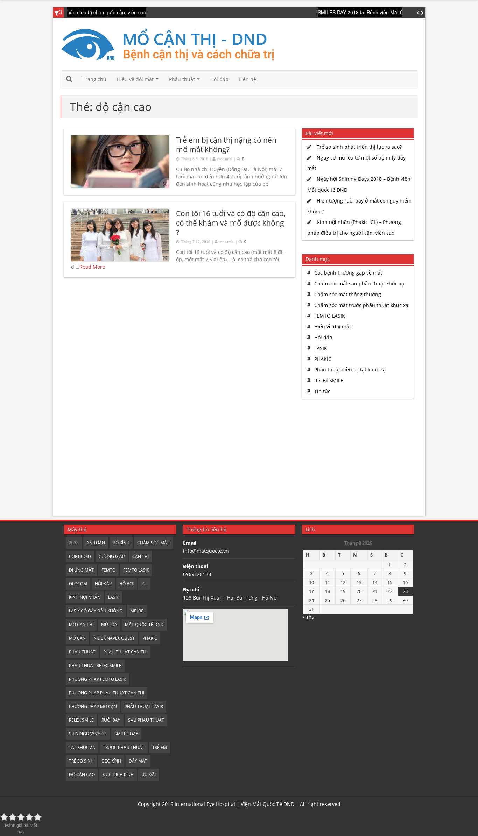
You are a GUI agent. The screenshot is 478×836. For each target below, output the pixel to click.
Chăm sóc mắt (153, 543)
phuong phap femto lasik (97, 679)
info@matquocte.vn (206, 550)
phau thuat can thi (125, 652)
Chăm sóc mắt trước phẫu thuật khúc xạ (361, 305)
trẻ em (159, 747)
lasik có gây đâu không (95, 611)
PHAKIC (322, 359)
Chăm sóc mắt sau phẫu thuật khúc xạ (359, 283)
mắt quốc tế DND (144, 625)
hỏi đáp (103, 584)
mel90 (136, 611)
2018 (74, 543)
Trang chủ (94, 79)
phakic (149, 638)
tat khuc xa (82, 747)
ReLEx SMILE (328, 380)
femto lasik (136, 570)
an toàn (95, 543)
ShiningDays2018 (88, 734)
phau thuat (82, 652)
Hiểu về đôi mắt (139, 81)
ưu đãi (148, 775)
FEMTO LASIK (329, 315)
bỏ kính (121, 543)
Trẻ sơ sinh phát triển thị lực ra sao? (359, 146)
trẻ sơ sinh (81, 761)
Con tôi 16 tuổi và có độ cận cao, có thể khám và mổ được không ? (231, 223)
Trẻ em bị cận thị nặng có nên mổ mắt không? (226, 144)
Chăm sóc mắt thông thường (347, 294)
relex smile (81, 720)
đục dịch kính (118, 775)
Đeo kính (111, 761)
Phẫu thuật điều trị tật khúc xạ (350, 369)
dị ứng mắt (81, 570)
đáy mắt (138, 761)
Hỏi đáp (219, 79)
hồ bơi (126, 584)
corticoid (80, 556)
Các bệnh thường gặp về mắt (348, 272)
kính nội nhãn (84, 597)
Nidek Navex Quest (114, 638)
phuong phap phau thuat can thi (106, 693)
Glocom (78, 584)
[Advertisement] (356, 458)
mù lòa (109, 625)
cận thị (140, 556)
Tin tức (322, 391)
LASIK (320, 348)
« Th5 (308, 617)
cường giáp (112, 556)
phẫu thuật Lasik (144, 706)
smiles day (126, 734)
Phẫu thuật (186, 81)
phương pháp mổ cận (93, 706)
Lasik (113, 597)
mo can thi (81, 625)
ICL (144, 584)
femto (108, 570)
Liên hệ (247, 79)
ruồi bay (110, 720)
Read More (92, 266)
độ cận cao (82, 775)
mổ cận (77, 638)
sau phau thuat (146, 720)
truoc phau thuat (124, 747)
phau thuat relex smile (95, 665)
